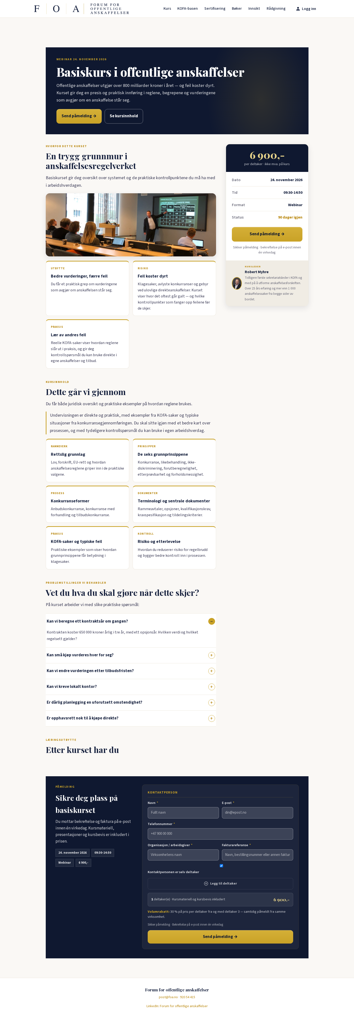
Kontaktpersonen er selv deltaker (173, 872)
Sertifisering (215, 8)
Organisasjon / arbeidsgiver (170, 845)
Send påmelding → (79, 116)
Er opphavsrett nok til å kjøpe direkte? (82, 718)
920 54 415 (187, 997)
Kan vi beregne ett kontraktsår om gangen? (87, 621)
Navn (153, 803)
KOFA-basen (187, 8)
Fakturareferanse (236, 845)
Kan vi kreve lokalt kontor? (72, 687)
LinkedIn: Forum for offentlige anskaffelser (177, 1006)
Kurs (167, 8)
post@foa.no (168, 997)
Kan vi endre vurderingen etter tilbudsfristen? (90, 671)
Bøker (237, 8)
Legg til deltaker (223, 883)
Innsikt (254, 8)
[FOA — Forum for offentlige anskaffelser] (81, 8)
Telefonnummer (161, 824)
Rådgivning (276, 8)
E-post (228, 803)
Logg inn (309, 8)
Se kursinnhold (124, 116)
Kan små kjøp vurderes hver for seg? (80, 655)
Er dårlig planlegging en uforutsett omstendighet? (94, 702)
